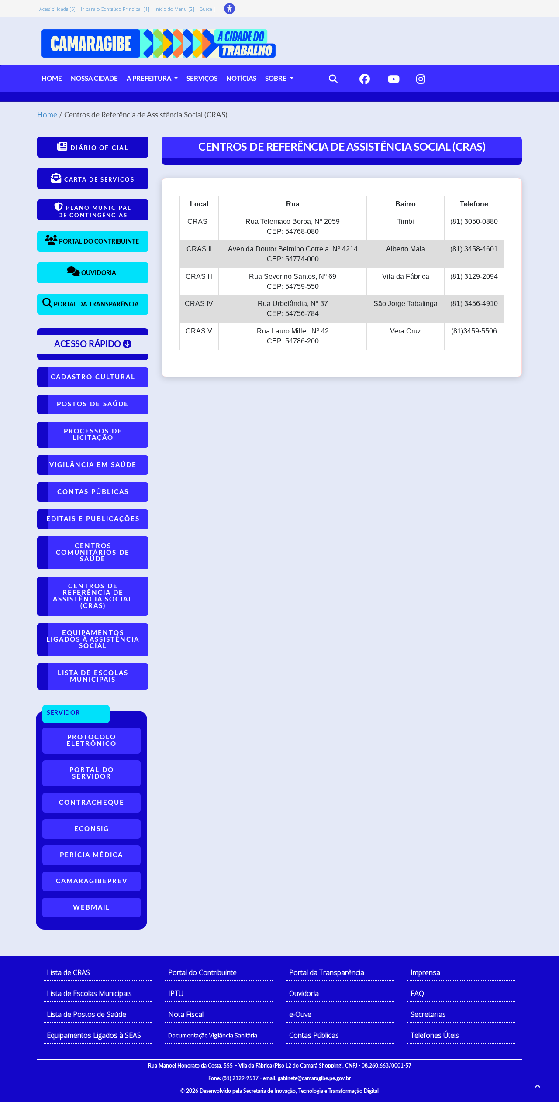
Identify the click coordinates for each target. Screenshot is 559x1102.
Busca (206, 9)
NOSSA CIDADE (94, 79)
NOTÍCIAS (241, 79)
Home (47, 115)
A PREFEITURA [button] (150, 79)
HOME (51, 79)
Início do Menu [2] (174, 9)
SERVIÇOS (201, 79)
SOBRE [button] (276, 79)
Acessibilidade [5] (57, 9)
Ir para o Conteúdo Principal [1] (115, 9)
